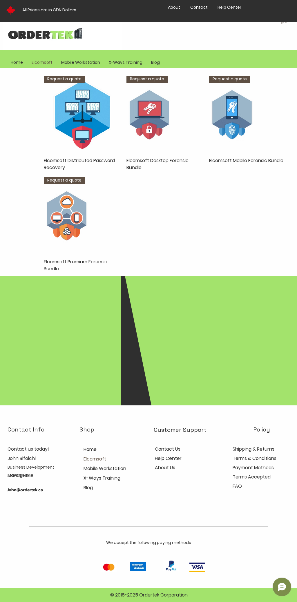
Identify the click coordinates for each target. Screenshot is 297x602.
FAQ (237, 486)
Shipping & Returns (253, 449)
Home (90, 449)
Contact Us (167, 449)
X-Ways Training (102, 478)
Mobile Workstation (105, 468)
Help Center (168, 458)
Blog (88, 487)
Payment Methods (254, 467)
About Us (165, 467)
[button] (286, 23)
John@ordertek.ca (25, 490)
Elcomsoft (95, 459)
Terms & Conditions (254, 458)
